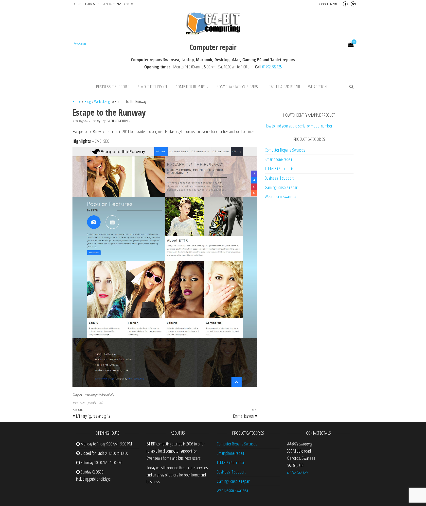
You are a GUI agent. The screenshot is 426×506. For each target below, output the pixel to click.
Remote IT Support (152, 87)
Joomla (92, 402)
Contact (129, 4)
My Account (81, 43)
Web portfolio (106, 394)
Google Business (329, 4)
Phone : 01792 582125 (109, 4)
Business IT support (112, 87)
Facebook (345, 4)
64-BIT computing (118, 121)
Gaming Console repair (281, 187)
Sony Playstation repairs (237, 87)
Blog (88, 101)
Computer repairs (84, 4)
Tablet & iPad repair (284, 87)
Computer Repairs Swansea (285, 150)
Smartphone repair (278, 159)
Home (76, 101)
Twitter (353, 4)
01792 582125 (272, 67)
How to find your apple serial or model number (298, 126)
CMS (82, 402)
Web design (317, 87)
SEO (100, 402)
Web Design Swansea (280, 196)
